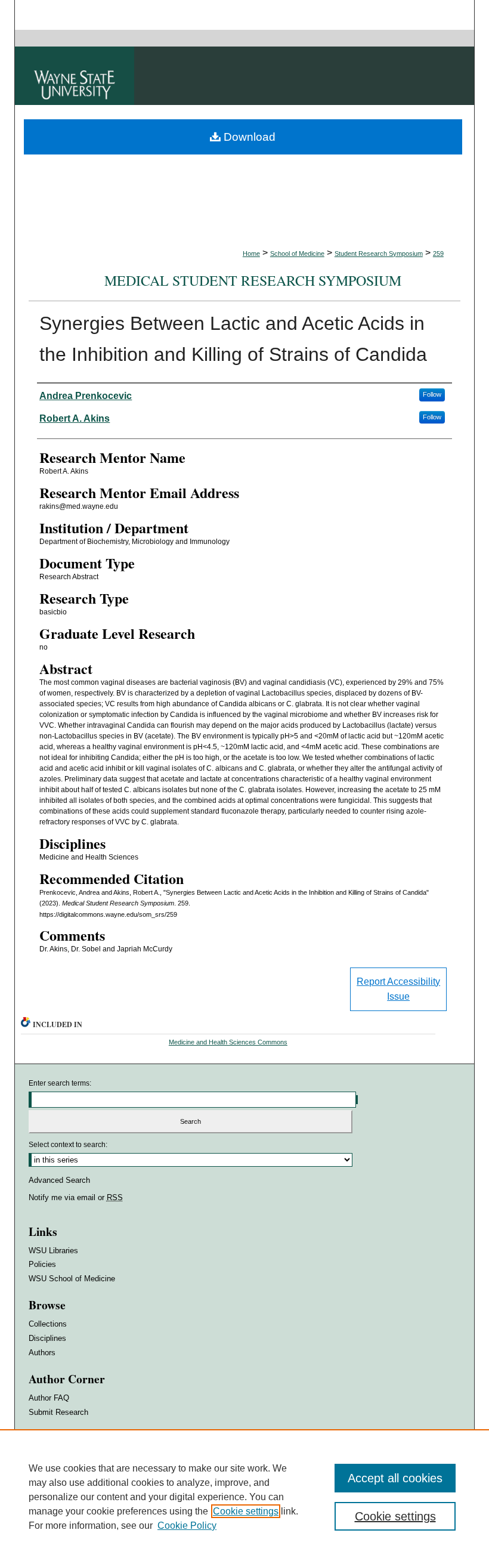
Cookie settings (245, 1511)
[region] (244, 1496)
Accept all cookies (395, 1478)
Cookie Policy (186, 1525)
